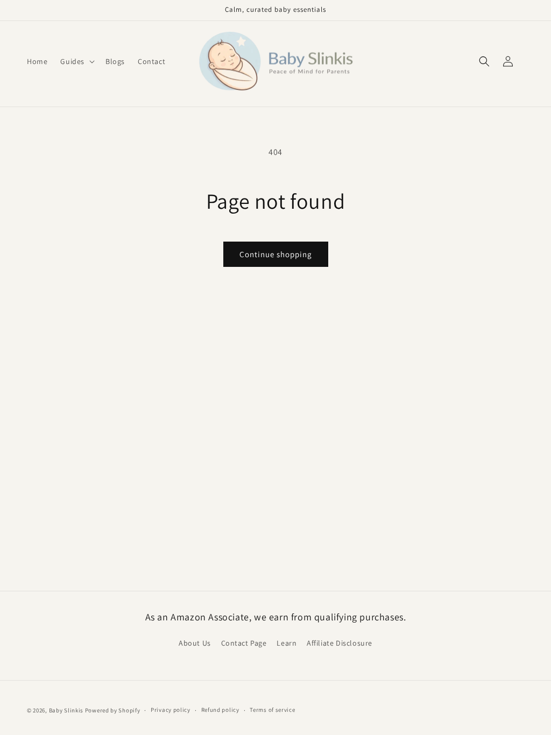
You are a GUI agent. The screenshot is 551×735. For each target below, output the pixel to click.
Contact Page (244, 643)
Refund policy (220, 709)
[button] (76, 61)
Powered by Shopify (112, 710)
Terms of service (272, 709)
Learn (286, 643)
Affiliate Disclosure (339, 643)
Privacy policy (170, 709)
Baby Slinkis (66, 710)
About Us (195, 643)
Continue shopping (275, 254)
